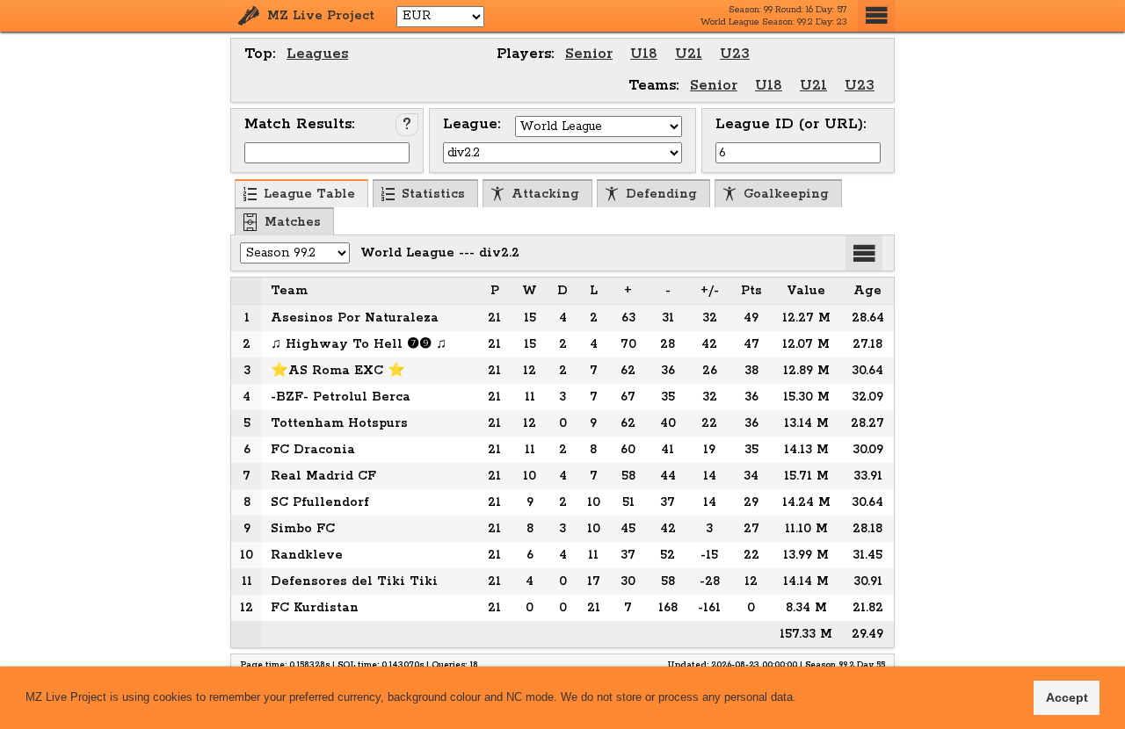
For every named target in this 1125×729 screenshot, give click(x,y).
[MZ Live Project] (248, 16)
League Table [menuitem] (309, 194)
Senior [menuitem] (589, 54)
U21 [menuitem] (688, 54)
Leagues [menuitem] (317, 54)
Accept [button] (1067, 697)
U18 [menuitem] (643, 54)
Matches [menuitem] (293, 222)
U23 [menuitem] (735, 54)
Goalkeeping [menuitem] (786, 194)
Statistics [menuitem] (433, 194)
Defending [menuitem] (661, 194)
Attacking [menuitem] (545, 194)
